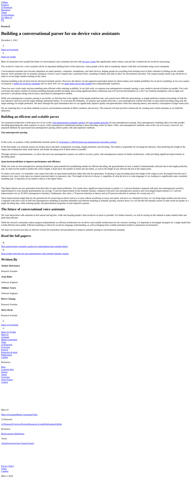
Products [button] (5, 5)
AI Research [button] (6, 7)
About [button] (4, 12)
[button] (4, 2)
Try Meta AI (6, 17)
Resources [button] (5, 10)
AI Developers (7, 15)
